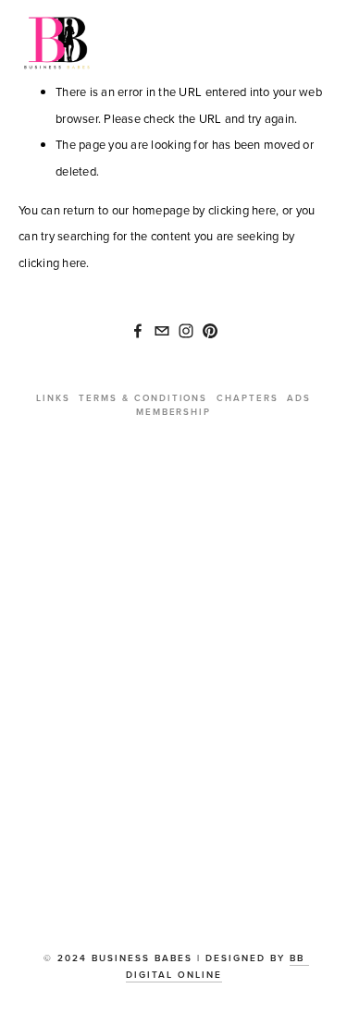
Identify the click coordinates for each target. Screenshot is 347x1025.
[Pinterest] (210, 330)
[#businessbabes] (186, 330)
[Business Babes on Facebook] (137, 330)
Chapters (248, 397)
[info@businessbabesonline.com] (162, 330)
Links (53, 397)
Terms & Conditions (143, 397)
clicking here (242, 209)
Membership (174, 411)
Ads (299, 397)
